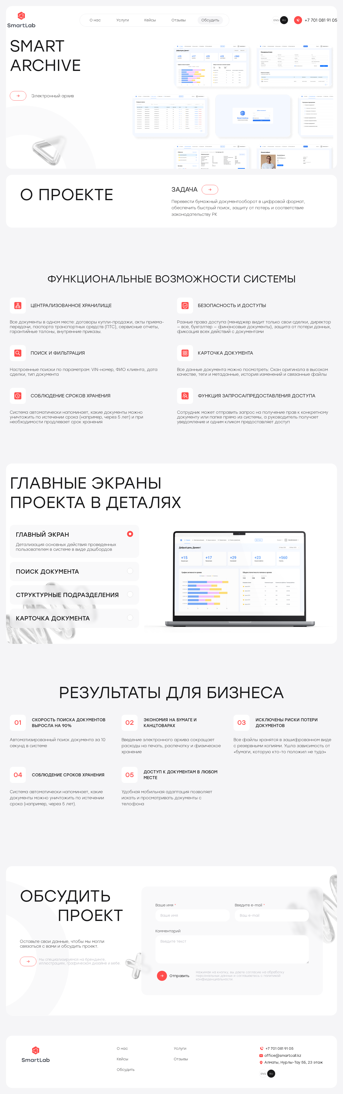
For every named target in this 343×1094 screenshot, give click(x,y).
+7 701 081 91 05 (321, 20)
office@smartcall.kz (282, 1056)
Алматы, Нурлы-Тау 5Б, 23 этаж (293, 1062)
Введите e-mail (250, 905)
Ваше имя (165, 905)
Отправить (179, 976)
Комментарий (168, 931)
